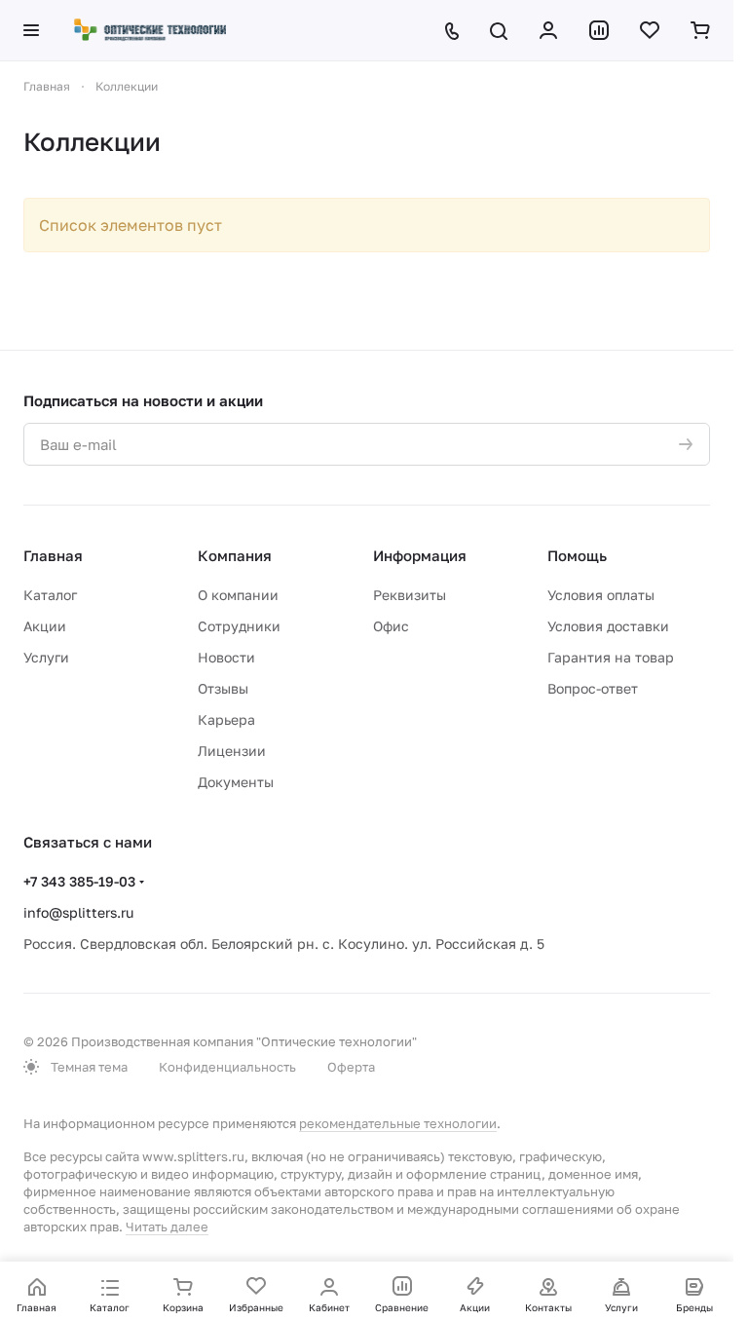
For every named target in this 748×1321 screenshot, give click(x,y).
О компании (238, 594)
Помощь (577, 555)
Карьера (226, 719)
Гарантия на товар (610, 657)
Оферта (351, 1067)
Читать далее (167, 1226)
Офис (391, 626)
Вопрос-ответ (592, 688)
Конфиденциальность (227, 1067)
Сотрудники (239, 626)
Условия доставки (608, 626)
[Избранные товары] (649, 30)
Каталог (50, 594)
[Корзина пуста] (700, 30)
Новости (226, 657)
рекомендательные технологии (398, 1123)
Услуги (46, 657)
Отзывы (223, 688)
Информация (420, 555)
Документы (236, 782)
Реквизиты (409, 594)
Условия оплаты (600, 594)
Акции (44, 626)
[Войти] (548, 30)
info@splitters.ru (78, 912)
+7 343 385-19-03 (79, 881)
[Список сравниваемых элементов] (599, 30)
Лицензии (232, 750)
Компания (235, 555)
